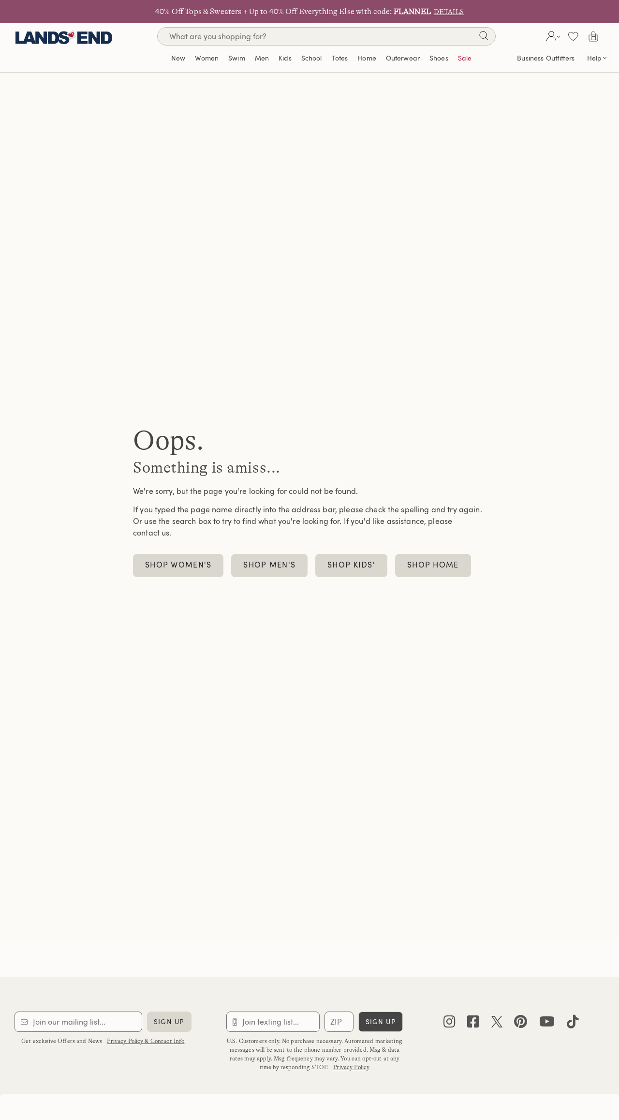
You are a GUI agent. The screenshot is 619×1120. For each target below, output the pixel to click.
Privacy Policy (351, 1067)
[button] (552, 36)
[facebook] (473, 1024)
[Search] (483, 37)
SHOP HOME (433, 564)
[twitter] (496, 1024)
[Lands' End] (63, 36)
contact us (151, 532)
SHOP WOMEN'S (178, 564)
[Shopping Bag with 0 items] (593, 36)
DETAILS (449, 11)
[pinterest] (520, 1024)
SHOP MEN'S (269, 564)
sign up (169, 1021)
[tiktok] (573, 1024)
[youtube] (547, 1024)
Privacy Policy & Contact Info (145, 1041)
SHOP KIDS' (351, 564)
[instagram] (449, 1024)
